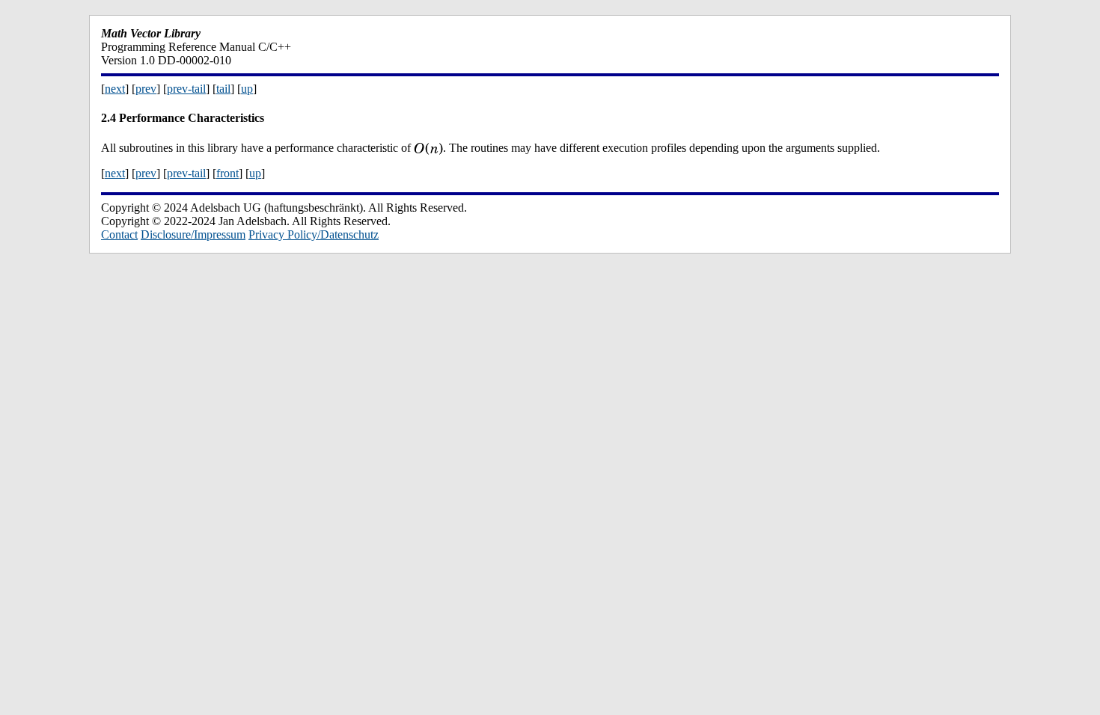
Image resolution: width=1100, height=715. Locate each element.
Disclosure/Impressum (193, 234)
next (115, 88)
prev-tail (186, 88)
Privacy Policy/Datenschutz (313, 234)
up (247, 88)
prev (145, 88)
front (227, 173)
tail (223, 88)
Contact (119, 234)
